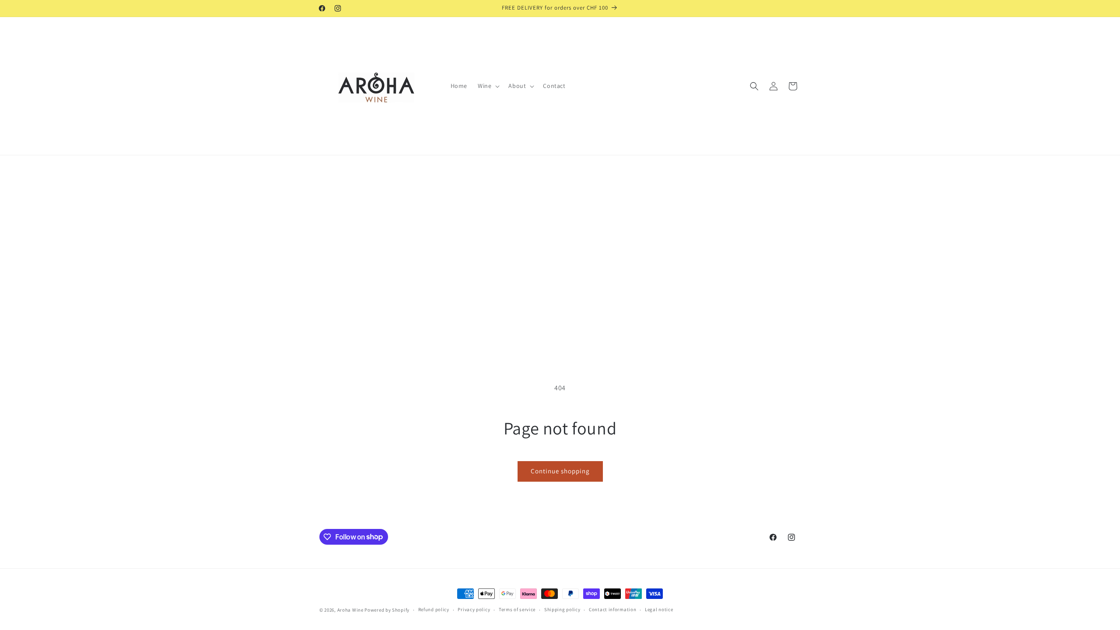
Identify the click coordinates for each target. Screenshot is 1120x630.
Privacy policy (474, 609)
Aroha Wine (350, 610)
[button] (487, 86)
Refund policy (433, 609)
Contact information (612, 609)
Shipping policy (562, 609)
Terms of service (517, 609)
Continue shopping (560, 471)
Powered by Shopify (387, 610)
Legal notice (659, 609)
